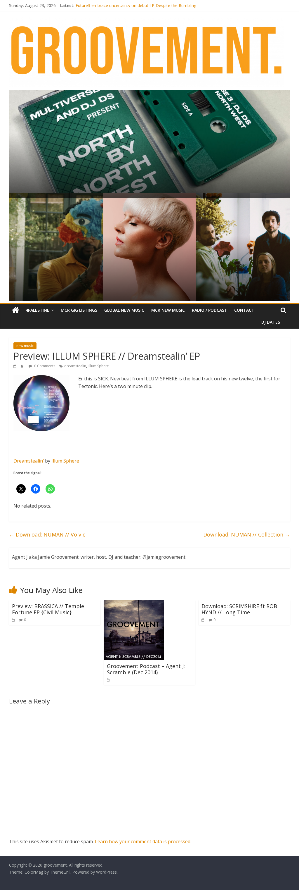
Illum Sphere (98, 365)
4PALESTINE (37, 310)
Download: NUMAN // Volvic (47, 534)
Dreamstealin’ (28, 461)
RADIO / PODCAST (209, 310)
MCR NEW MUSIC (168, 310)
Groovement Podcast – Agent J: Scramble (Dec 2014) (146, 669)
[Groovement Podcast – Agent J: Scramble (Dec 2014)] (134, 604)
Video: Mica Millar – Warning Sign (107, 5)
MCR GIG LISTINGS (79, 310)
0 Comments (44, 365)
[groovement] (15, 310)
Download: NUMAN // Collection (246, 534)
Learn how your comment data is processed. (143, 841)
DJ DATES (270, 322)
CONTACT (244, 310)
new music (25, 345)
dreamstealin (75, 365)
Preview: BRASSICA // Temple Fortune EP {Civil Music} (48, 609)
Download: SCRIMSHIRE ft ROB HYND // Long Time (239, 609)
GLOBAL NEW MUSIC (124, 310)
